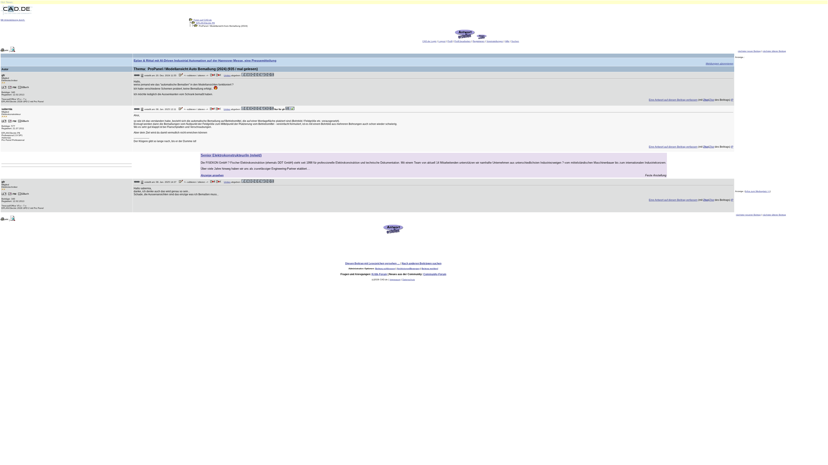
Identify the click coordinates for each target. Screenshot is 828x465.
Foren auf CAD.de (203, 20)
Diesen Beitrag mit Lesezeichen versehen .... (372, 263)
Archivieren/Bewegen (408, 268)
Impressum (395, 279)
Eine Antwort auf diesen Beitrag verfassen (673, 99)
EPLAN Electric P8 (205, 23)
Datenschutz (408, 279)
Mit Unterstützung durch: (13, 20)
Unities (227, 75)
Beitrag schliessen (385, 268)
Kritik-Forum (379, 274)
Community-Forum (434, 274)
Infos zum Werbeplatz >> (757, 191)
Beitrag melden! (430, 268)
